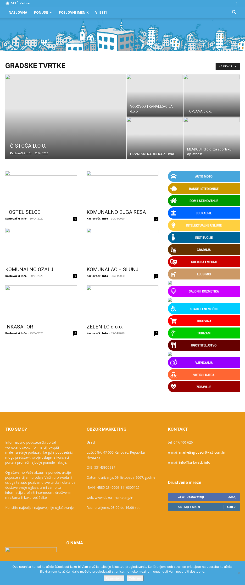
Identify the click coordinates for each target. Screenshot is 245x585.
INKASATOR (19, 327)
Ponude (41, 12)
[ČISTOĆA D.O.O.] (65, 127)
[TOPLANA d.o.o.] (212, 96)
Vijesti (101, 12)
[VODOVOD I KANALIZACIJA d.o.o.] (155, 96)
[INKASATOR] (41, 303)
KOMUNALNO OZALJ (29, 269)
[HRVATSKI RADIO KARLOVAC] (155, 138)
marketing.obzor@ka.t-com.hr (202, 452)
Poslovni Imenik (74, 12)
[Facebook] (236, 3)
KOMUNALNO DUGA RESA (116, 212)
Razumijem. (114, 578)
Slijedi (231, 507)
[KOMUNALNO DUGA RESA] (122, 188)
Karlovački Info (20, 153)
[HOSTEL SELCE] (41, 188)
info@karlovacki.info (194, 462)
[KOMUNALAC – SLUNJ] (122, 245)
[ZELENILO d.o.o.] (122, 303)
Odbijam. (135, 578)
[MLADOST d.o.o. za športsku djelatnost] (212, 138)
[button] (234, 13)
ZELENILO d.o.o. (105, 327)
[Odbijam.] (239, 572)
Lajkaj (232, 497)
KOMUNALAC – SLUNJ (113, 269)
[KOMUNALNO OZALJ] (41, 245)
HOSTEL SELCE (22, 212)
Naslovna (18, 12)
